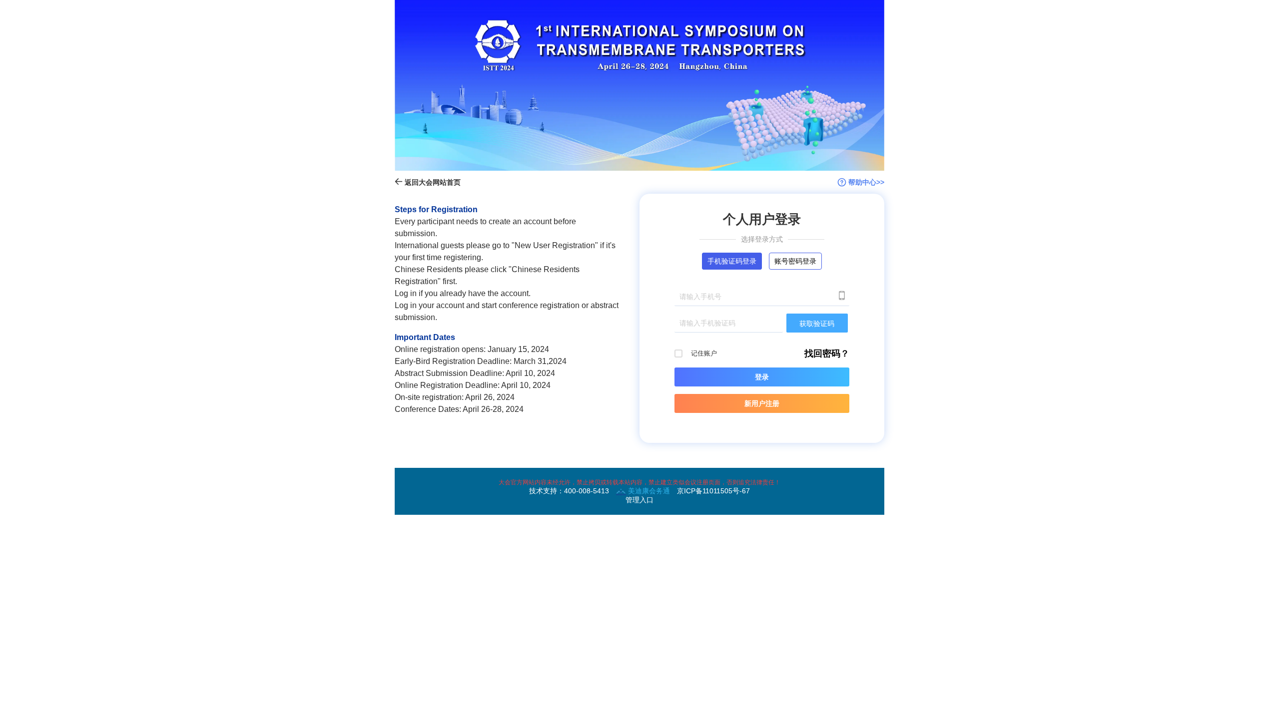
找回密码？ (826, 354)
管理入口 (639, 500)
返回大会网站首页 (432, 182)
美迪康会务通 (648, 491)
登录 (762, 377)
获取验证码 (816, 324)
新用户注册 (761, 403)
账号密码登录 (795, 261)
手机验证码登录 (731, 261)
